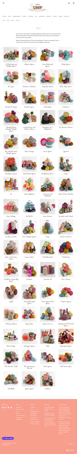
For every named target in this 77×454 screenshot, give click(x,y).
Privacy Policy (33, 417)
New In (4, 16)
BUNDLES (48, 16)
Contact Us (33, 407)
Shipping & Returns (34, 411)
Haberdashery (17, 16)
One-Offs (66, 16)
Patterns (30, 16)
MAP (53, 415)
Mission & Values (20, 409)
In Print (24, 16)
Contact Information (35, 421)
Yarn (9, 16)
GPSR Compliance (34, 423)
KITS (36, 16)
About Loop (19, 407)
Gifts (8, 20)
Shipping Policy (33, 413)
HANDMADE (42, 16)
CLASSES (55, 16)
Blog (12, 20)
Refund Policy (33, 415)
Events (60, 16)
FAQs (31, 409)
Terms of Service (34, 419)
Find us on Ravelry (20, 415)
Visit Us (17, 20)
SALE (4, 20)
